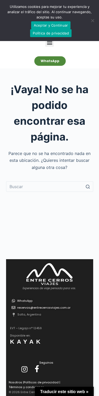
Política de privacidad (51, 33)
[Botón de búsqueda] (88, 186)
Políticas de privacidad (41, 382)
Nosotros (16, 382)
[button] (49, 42)
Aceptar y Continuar (51, 25)
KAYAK (26, 341)
